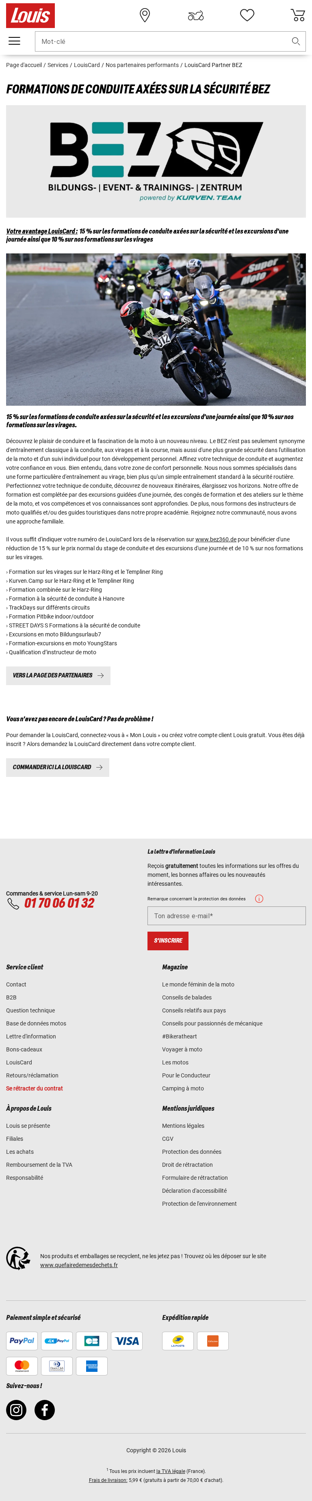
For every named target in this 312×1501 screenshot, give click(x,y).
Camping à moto (183, 1088)
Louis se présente (28, 1126)
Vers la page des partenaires (52, 675)
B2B (11, 997)
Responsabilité (24, 1177)
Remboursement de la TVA (39, 1164)
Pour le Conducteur (186, 1075)
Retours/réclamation (32, 1075)
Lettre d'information (31, 1036)
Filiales (14, 1138)
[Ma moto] (196, 15)
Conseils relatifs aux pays (194, 1010)
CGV (167, 1138)
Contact (16, 984)
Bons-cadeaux (24, 1049)
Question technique (30, 1010)
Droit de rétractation (187, 1164)
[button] (296, 41)
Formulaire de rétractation (195, 1177)
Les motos (175, 1062)
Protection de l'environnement (199, 1203)
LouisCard (19, 1062)
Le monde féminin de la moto (198, 984)
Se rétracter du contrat (34, 1088)
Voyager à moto (182, 1049)
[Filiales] (145, 15)
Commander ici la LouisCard (52, 767)
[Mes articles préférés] (247, 15)
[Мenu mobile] (14, 41)
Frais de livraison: (108, 1480)
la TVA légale (170, 1471)
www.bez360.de (215, 539)
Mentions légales (183, 1126)
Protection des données (191, 1151)
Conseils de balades (187, 997)
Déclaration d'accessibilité (194, 1190)
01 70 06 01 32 (58, 903)
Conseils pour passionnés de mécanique (212, 1023)
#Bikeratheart (179, 1036)
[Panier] (298, 15)
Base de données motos (36, 1023)
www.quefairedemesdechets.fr (79, 1265)
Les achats (20, 1151)
